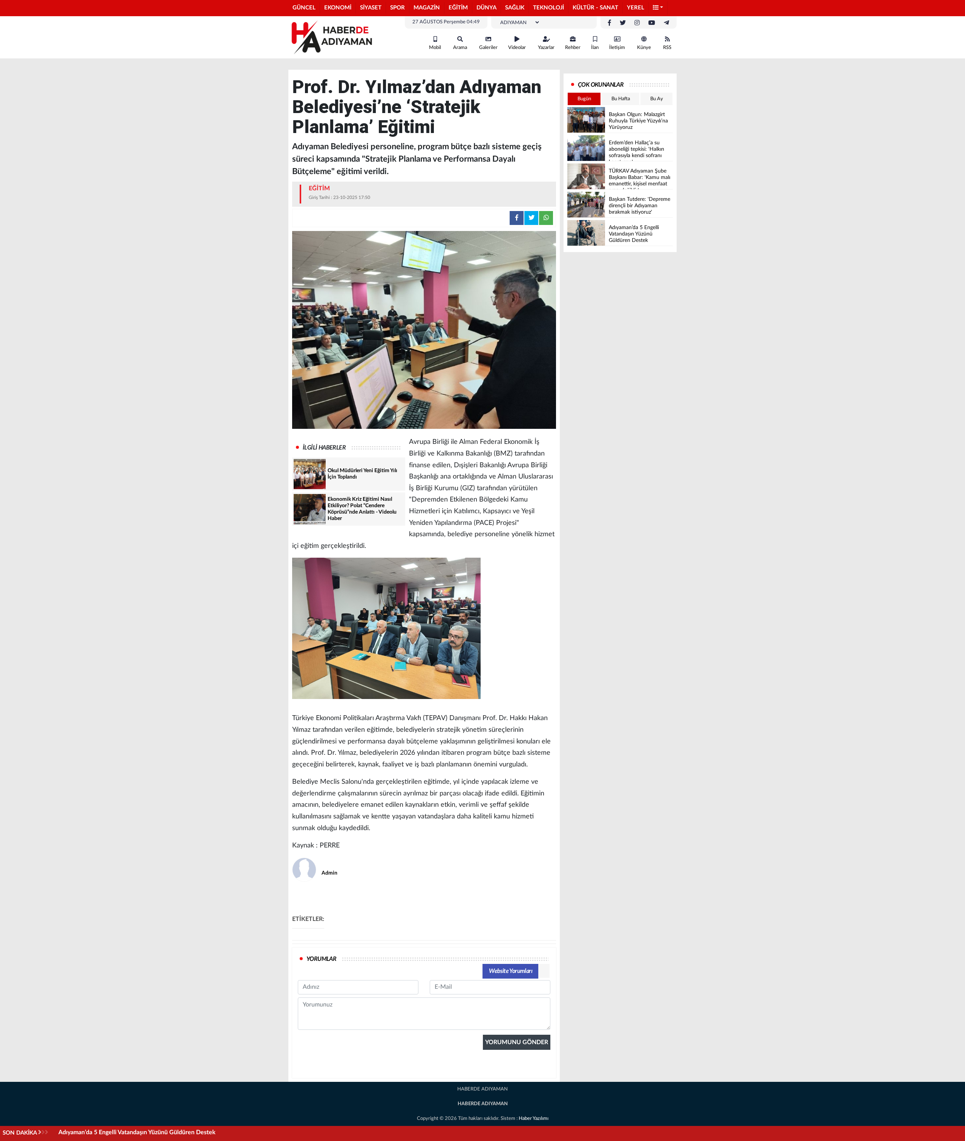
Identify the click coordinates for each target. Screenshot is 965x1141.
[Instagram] (637, 23)
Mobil (435, 47)
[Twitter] (623, 23)
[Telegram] (666, 23)
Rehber (573, 47)
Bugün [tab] (584, 98)
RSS (667, 47)
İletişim (617, 47)
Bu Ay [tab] (656, 98)
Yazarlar (546, 47)
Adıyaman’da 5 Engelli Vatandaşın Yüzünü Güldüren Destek (137, 1132)
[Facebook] (609, 23)
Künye (644, 47)
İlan (595, 47)
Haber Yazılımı (533, 1118)
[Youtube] (652, 23)
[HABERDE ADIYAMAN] (331, 37)
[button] (658, 8)
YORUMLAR (321, 959)
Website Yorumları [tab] (510, 971)
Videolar (517, 47)
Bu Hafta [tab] (620, 98)
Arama (460, 47)
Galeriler (488, 47)
